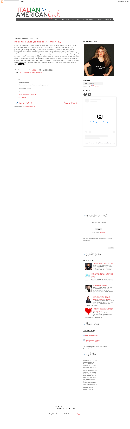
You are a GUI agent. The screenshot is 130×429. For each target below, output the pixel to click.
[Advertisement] (53, 29)
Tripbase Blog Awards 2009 (91, 341)
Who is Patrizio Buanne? (100, 285)
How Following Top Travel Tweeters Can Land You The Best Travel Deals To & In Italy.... (102, 275)
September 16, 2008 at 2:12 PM (27, 94)
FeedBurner (102, 232)
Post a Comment (21, 97)
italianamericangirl (106, 143)
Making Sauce (27, 72)
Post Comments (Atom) (28, 106)
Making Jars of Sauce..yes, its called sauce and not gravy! (37, 42)
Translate (96, 86)
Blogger (78, 414)
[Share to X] (48, 70)
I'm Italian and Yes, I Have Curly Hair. (103, 263)
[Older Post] (71, 102)
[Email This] (44, 70)
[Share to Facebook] (50, 70)
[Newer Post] (24, 102)
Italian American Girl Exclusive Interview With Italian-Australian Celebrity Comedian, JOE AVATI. (102, 297)
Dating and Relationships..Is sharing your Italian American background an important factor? (103, 310)
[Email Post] (39, 70)
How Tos (21, 72)
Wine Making (39, 72)
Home (49, 102)
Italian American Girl (91, 143)
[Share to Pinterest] (52, 70)
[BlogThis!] (46, 70)
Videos (33, 72)
